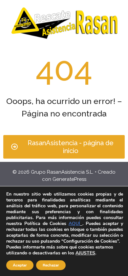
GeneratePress (69, 179)
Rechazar (51, 265)
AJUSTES (85, 253)
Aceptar (20, 265)
